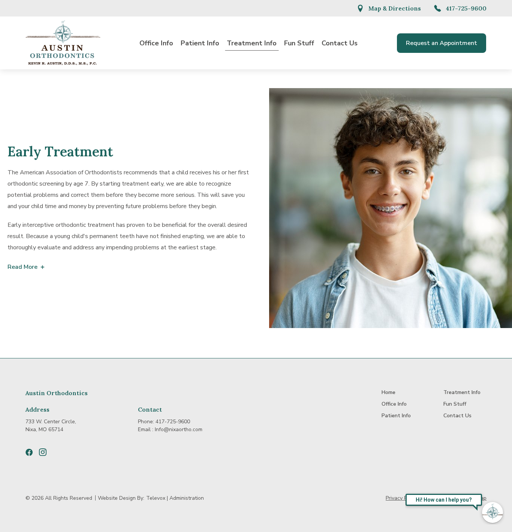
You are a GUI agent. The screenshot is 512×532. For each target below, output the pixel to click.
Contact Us (340, 43)
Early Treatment (60, 151)
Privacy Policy (402, 498)
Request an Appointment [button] (441, 43)
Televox (155, 498)
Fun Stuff (299, 43)
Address (37, 409)
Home (388, 392)
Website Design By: (121, 498)
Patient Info (200, 43)
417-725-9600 (466, 8)
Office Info (156, 43)
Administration (186, 498)
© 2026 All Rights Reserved (58, 498)
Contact (150, 409)
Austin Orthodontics (56, 393)
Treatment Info (252, 43)
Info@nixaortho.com (178, 429)
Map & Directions (394, 8)
